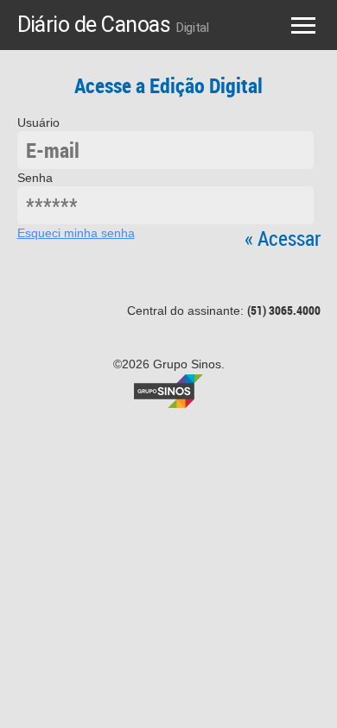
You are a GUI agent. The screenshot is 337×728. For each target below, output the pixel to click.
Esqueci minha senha (76, 233)
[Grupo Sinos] (168, 390)
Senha (35, 178)
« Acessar (283, 238)
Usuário (38, 122)
